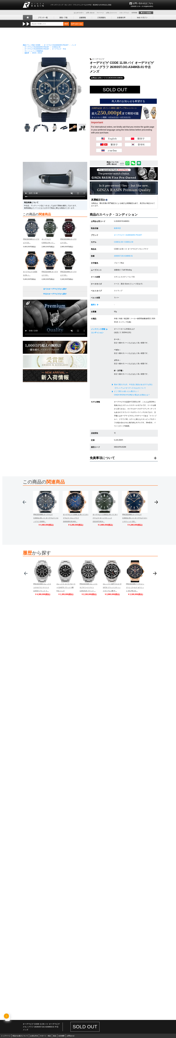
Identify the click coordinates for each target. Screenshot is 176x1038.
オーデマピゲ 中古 (59, 49)
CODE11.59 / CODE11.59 (123, 242)
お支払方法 (34, 1036)
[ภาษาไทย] (109, 150)
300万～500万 (37, 53)
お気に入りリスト (111, 12)
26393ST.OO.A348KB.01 (123, 256)
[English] (109, 139)
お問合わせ (70, 1036)
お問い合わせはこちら (142, 4)
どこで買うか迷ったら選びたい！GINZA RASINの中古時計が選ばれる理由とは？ (132, 393)
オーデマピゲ (98, 59)
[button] (24, 503)
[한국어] (138, 145)
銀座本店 (117, 228)
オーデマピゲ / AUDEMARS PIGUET (128, 235)
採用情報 (134, 12)
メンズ (73, 45)
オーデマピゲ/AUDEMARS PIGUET (56, 45)
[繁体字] (109, 145)
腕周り (93, 305)
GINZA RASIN (33, 5)
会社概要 (61, 1036)
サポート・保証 (45, 1036)
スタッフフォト (124, 12)
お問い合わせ (90, 12)
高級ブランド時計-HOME (31, 45)
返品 (54, 1036)
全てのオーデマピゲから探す (55, 289)
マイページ (100, 12)
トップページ (5, 1036)
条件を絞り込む (77, 24)
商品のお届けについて (20, 1036)
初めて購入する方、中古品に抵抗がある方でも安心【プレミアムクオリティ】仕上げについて (133, 386)
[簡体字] (138, 139)
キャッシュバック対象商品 (33, 51)
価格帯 (26, 53)
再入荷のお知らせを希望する (128, 101)
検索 (66, 24)
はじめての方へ (79, 12)
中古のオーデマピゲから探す (55, 294)
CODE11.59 (56, 47)
